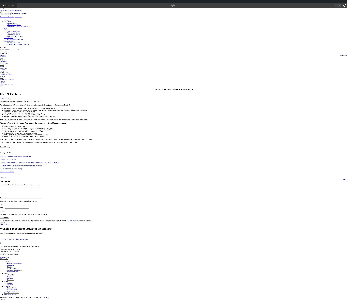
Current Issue (4, 10)
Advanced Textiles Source (14, 270)
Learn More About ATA (7, 239)
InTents (9, 267)
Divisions (10, 278)
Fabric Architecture (12, 271)
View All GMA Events (13, 31)
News (5, 28)
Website (2, 211)
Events (6, 30)
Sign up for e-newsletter (22, 239)
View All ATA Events (13, 33)
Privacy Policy (4, 224)
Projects (2, 82)
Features (2, 69)
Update (2, 86)
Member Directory (12, 289)
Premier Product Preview (7, 79)
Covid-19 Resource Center (11, 293)
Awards (2, 58)
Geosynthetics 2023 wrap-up (8, 159)
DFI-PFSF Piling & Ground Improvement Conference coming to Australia (21, 165)
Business (2, 60)
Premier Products (8, 38)
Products (6, 20)
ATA (9, 98)
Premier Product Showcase (15, 39)
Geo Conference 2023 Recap (15, 36)
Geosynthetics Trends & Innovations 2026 (19, 26)
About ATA (10, 275)
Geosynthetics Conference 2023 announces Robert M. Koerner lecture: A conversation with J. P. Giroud (29, 162)
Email (2, 207)
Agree (2, 222)
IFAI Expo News (5, 73)
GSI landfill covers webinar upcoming (11, 168)
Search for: (3, 47)
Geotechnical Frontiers (13, 34)
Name (2, 204)
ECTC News (4, 63)
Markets (2, 76)
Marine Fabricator (12, 268)
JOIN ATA (337, 5)
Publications (10, 280)
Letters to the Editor (5, 74)
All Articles (3, 56)
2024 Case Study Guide (14, 25)
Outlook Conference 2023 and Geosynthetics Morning (15, 156)
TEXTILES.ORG (9, 5)
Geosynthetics (11, 265)
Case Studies (7, 21)
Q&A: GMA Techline (6, 84)
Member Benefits (12, 288)
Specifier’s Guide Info (13, 43)
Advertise (10, 284)
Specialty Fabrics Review (14, 263)
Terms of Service (73, 220)
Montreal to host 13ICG (7, 172)
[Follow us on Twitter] (7, 299)
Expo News (3, 68)
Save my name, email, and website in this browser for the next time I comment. (24, 214)
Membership (7, 286)
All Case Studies (12, 23)
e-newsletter (18, 10)
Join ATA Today (12, 291)
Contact (9, 283)
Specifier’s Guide (9, 41)
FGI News (3, 71)
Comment (3, 198)
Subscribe (11, 10)
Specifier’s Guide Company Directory (18, 44)
